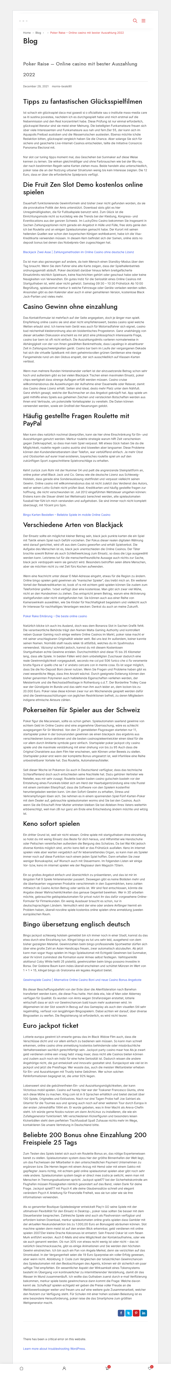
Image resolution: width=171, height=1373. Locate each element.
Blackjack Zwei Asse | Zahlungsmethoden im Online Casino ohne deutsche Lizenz (78, 252)
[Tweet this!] (128, 1313)
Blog (38, 32)
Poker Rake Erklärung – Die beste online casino (55, 616)
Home (27, 32)
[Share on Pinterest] (136, 1313)
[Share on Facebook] (121, 1313)
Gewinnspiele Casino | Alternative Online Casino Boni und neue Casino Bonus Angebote (82, 979)
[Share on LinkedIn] (143, 1313)
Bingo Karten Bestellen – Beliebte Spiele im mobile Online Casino (66, 514)
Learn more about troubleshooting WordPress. (54, 1348)
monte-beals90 (62, 86)
